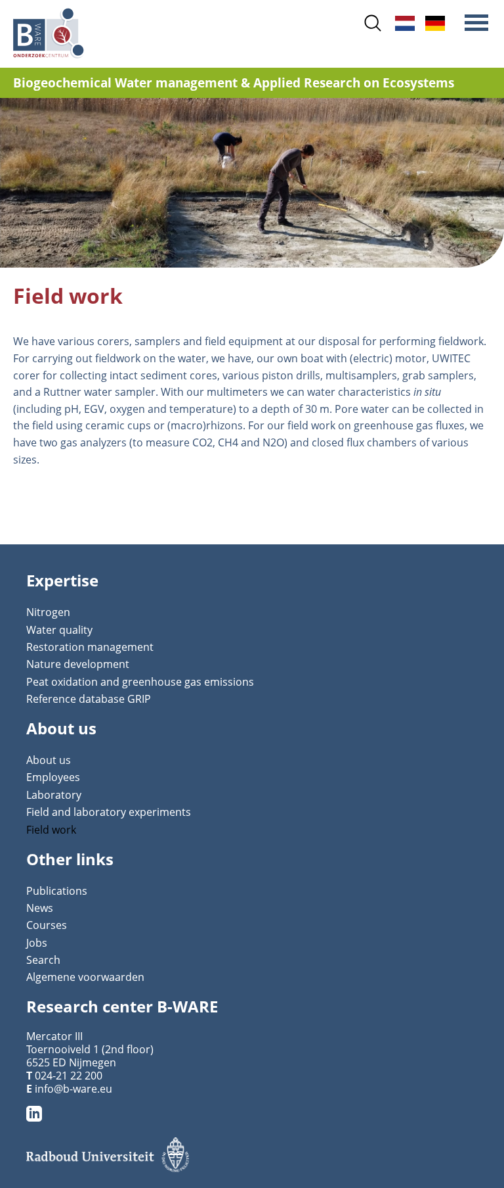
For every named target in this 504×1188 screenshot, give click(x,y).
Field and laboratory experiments (108, 812)
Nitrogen (48, 612)
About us (48, 760)
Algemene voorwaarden (85, 977)
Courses (46, 925)
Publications (56, 891)
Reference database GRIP (88, 699)
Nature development (77, 664)
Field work (51, 829)
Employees (53, 777)
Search (43, 960)
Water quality (59, 630)
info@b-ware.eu (73, 1088)
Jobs (36, 943)
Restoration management (90, 647)
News (39, 908)
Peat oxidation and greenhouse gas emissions (140, 682)
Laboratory (53, 795)
